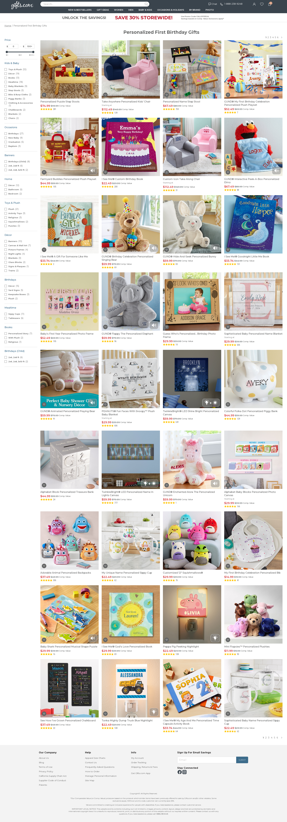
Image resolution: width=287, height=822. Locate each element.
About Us (44, 758)
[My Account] (254, 4)
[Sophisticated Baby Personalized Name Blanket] (253, 301)
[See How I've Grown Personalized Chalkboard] (69, 688)
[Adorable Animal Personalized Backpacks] (69, 540)
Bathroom (15, 189)
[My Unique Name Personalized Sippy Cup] (131, 540)
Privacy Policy (46, 771)
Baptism (14, 146)
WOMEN (118, 10)
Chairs (13, 118)
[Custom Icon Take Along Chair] (192, 147)
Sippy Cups (16, 314)
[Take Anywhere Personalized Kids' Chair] (131, 69)
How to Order (92, 771)
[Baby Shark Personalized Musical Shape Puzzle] (69, 614)
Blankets (14, 114)
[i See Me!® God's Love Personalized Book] (131, 614)
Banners (14, 241)
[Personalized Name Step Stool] (192, 69)
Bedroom (14, 193)
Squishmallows (18, 221)
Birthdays (15, 133)
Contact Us (91, 762)
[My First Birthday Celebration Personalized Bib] (253, 540)
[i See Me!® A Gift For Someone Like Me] (69, 224)
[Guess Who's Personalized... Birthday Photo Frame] (192, 301)
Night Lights (16, 253)
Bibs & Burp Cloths (19, 94)
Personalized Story (20, 333)
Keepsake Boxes (18, 294)
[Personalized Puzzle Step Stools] (69, 69)
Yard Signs (15, 290)
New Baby (15, 137)
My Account (137, 758)
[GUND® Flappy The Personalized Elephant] (131, 301)
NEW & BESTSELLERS (79, 10)
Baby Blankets (17, 86)
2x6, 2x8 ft (15, 165)
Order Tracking (138, 762)
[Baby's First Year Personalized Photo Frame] (69, 301)
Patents (43, 785)
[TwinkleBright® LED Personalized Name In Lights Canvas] (131, 460)
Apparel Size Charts (95, 758)
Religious (14, 217)
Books (13, 77)
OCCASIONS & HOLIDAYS (170, 10)
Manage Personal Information (101, 776)
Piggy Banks (16, 98)
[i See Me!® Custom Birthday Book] (131, 147)
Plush (13, 209)
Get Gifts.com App (140, 773)
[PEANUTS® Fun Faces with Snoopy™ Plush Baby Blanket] (131, 379)
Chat (214, 4)
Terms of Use (45, 767)
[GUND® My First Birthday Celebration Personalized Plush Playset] (253, 69)
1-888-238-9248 (233, 3)
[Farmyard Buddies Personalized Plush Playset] (69, 147)
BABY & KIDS (145, 10)
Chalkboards (16, 109)
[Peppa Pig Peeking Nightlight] (192, 614)
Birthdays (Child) (18, 161)
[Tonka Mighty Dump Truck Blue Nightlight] (131, 688)
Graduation (15, 142)
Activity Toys (16, 213)
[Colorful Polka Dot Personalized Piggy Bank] (253, 379)
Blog (41, 762)
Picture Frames (17, 249)
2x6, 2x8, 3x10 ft (17, 170)
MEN (130, 10)
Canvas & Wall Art (19, 245)
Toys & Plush (17, 69)
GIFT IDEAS (103, 10)
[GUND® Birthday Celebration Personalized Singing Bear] (131, 224)
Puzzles (13, 225)
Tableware (15, 318)
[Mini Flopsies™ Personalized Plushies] (253, 614)
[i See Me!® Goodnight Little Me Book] (253, 224)
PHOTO (210, 10)
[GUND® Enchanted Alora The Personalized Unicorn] (192, 460)
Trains (13, 270)
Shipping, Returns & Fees (144, 767)
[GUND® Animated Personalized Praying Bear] (69, 379)
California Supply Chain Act (53, 776)
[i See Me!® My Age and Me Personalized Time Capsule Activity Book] (192, 688)
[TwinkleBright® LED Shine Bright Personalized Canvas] (192, 379)
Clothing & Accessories (20, 104)
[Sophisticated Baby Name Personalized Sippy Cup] (253, 688)
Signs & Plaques (18, 266)
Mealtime (15, 82)
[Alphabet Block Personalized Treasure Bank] (69, 460)
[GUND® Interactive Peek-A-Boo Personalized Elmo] (253, 147)
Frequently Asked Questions (99, 767)
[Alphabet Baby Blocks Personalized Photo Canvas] (253, 460)
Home (7, 25)
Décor (13, 73)
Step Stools (15, 90)
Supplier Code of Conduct (52, 780)
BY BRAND (194, 10)
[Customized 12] (192, 540)
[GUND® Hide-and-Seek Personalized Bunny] (192, 224)
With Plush (15, 337)
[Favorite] (262, 4)
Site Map (89, 780)
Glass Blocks (16, 262)
